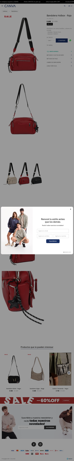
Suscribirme (53, 241)
